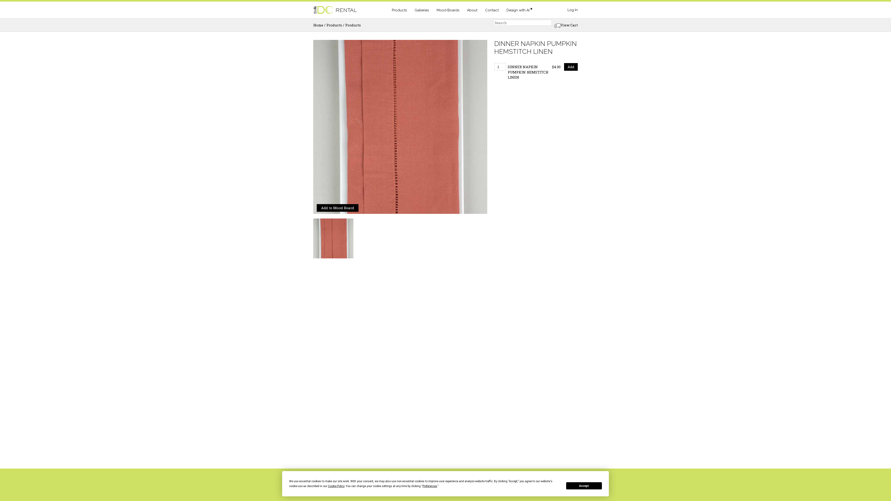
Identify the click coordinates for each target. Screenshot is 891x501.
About (472, 10)
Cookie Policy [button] (336, 486)
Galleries (422, 10)
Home (318, 25)
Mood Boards (448, 10)
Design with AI (518, 10)
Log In (573, 10)
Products (399, 10)
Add (571, 66)
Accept (584, 486)
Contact (492, 10)
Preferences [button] (430, 486)
